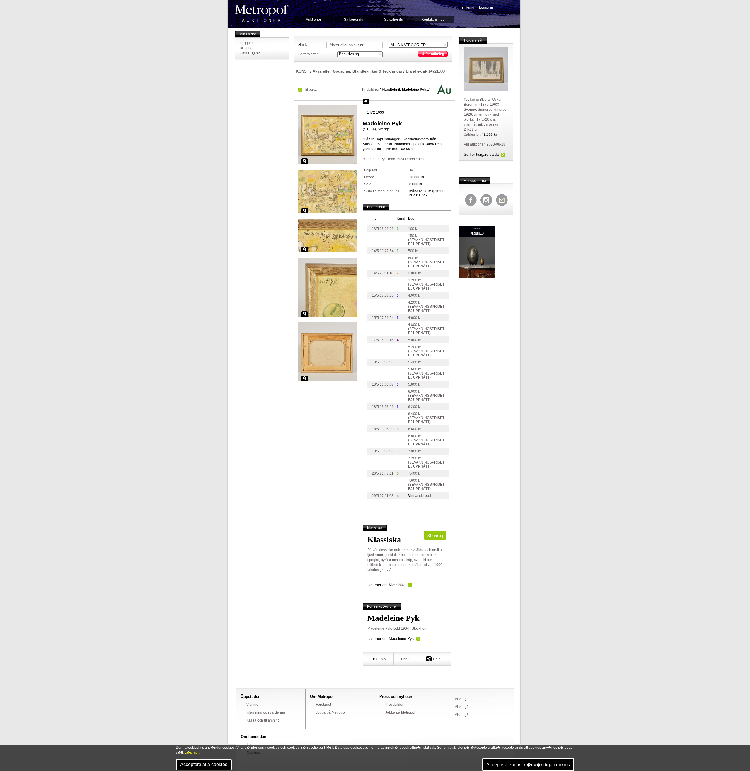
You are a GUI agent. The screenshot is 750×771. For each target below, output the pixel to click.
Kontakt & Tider (434, 20)
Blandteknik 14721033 (425, 71)
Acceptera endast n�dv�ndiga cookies (528, 764)
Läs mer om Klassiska (386, 585)
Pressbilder (394, 704)
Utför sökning (433, 54)
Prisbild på (396, 90)
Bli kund (467, 8)
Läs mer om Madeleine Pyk (390, 638)
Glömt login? (250, 53)
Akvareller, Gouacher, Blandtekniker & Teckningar (357, 71)
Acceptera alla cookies (203, 764)
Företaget (323, 704)
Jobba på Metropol (331, 712)
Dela (437, 659)
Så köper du (353, 20)
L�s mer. (192, 753)
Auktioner (313, 20)
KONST (302, 71)
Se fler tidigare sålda (481, 154)
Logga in (486, 8)
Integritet (253, 745)
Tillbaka (310, 90)
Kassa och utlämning (263, 720)
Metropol (262, 13)
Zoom (304, 161)
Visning (252, 704)
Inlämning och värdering (265, 712)
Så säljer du (393, 20)
